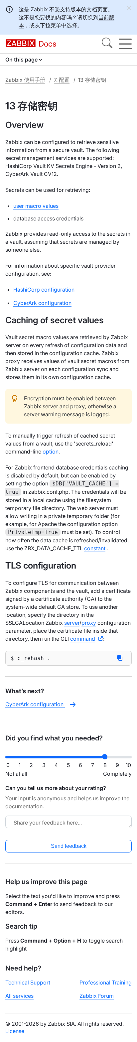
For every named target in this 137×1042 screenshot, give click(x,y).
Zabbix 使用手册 (25, 79)
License (14, 1031)
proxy (88, 622)
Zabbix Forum (96, 995)
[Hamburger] (125, 44)
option (51, 451)
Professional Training (105, 982)
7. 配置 (61, 79)
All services (19, 995)
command (82, 638)
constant (94, 548)
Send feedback (68, 846)
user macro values (36, 205)
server (71, 622)
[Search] (107, 44)
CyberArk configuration (42, 303)
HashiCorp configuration (43, 289)
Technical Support (27, 982)
